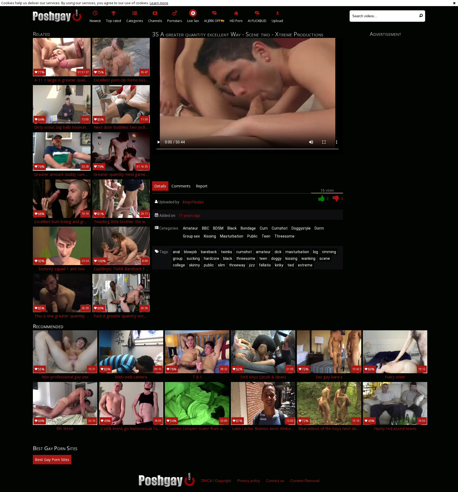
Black (232, 228)
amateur (263, 252)
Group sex (191, 236)
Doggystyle (301, 228)
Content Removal (304, 480)
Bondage (248, 228)
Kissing (210, 236)
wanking (308, 258)
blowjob (190, 252)
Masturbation (231, 236)
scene (324, 258)
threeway (237, 265)
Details (160, 185)
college (179, 265)
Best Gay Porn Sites (52, 459)
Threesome (284, 236)
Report (202, 185)
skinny (194, 265)
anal (176, 252)
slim (221, 265)
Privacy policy (248, 480)
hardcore (211, 258)
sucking (193, 258)
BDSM (218, 228)
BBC (205, 228)
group (178, 258)
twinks (226, 252)
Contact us (275, 480)
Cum (264, 228)
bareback (209, 252)
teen (263, 258)
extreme (305, 265)
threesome (245, 258)
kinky (279, 265)
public (209, 265)
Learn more (159, 3)
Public (252, 236)
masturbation (297, 252)
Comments (181, 185)
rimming (329, 252)
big (315, 252)
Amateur (190, 228)
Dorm (319, 228)
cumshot (244, 252)
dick (278, 252)
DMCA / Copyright (216, 480)
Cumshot (280, 228)
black (227, 258)
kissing (291, 258)
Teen (266, 236)
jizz (252, 265)
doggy (276, 258)
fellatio (265, 265)
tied (290, 265)
